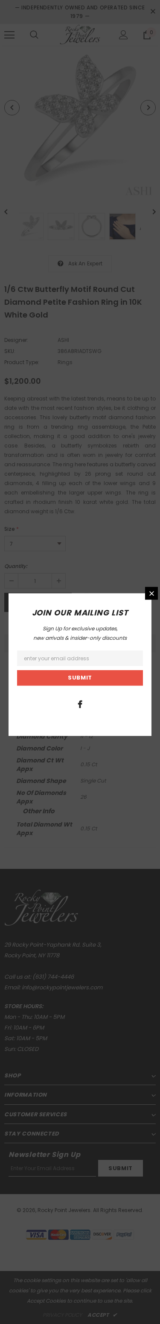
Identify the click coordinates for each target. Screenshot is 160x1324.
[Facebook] (79, 703)
